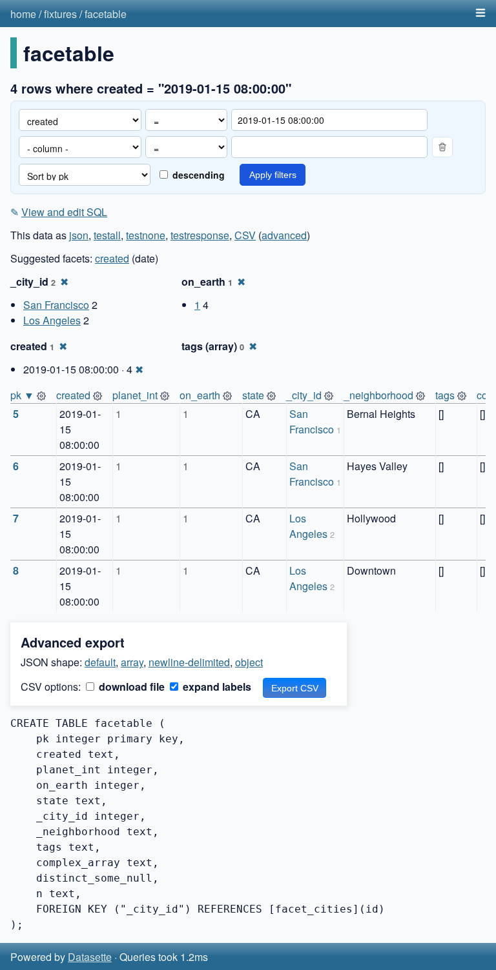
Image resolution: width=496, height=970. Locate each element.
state (253, 395)
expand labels (215, 686)
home (23, 13)
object (249, 662)
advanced (284, 235)
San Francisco (56, 304)
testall (107, 235)
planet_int (135, 395)
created (112, 258)
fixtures (60, 13)
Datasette (90, 956)
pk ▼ (22, 395)
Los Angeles (52, 320)
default (100, 662)
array (132, 662)
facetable (106, 13)
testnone (145, 235)
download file (130, 686)
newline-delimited (189, 662)
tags (445, 395)
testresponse (199, 235)
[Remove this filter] (442, 147)
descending (197, 174)
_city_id (304, 395)
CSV (245, 235)
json (78, 235)
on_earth (200, 395)
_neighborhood (378, 395)
